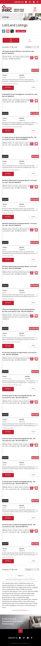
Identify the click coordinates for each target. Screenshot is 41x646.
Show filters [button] (29, 40)
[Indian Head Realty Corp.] (13, 11)
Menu (35, 11)
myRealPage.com (24, 610)
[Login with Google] (7, 32)
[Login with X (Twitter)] (12, 32)
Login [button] (21, 31)
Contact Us (18, 2)
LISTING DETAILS (8, 88)
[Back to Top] (20, 631)
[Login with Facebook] (3, 32)
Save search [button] (11, 40)
